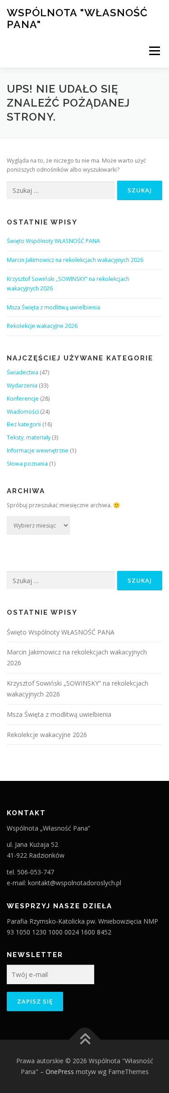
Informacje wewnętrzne (38, 450)
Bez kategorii (24, 424)
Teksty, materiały (28, 437)
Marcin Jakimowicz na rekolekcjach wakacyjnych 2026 (75, 260)
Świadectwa (22, 372)
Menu (153, 51)
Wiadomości (23, 412)
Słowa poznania (27, 463)
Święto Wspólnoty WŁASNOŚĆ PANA (53, 241)
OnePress (60, 1071)
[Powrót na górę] (84, 1040)
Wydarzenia (22, 385)
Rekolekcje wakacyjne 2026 (42, 326)
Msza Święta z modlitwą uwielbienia (53, 307)
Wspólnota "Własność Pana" (77, 18)
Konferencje (23, 398)
